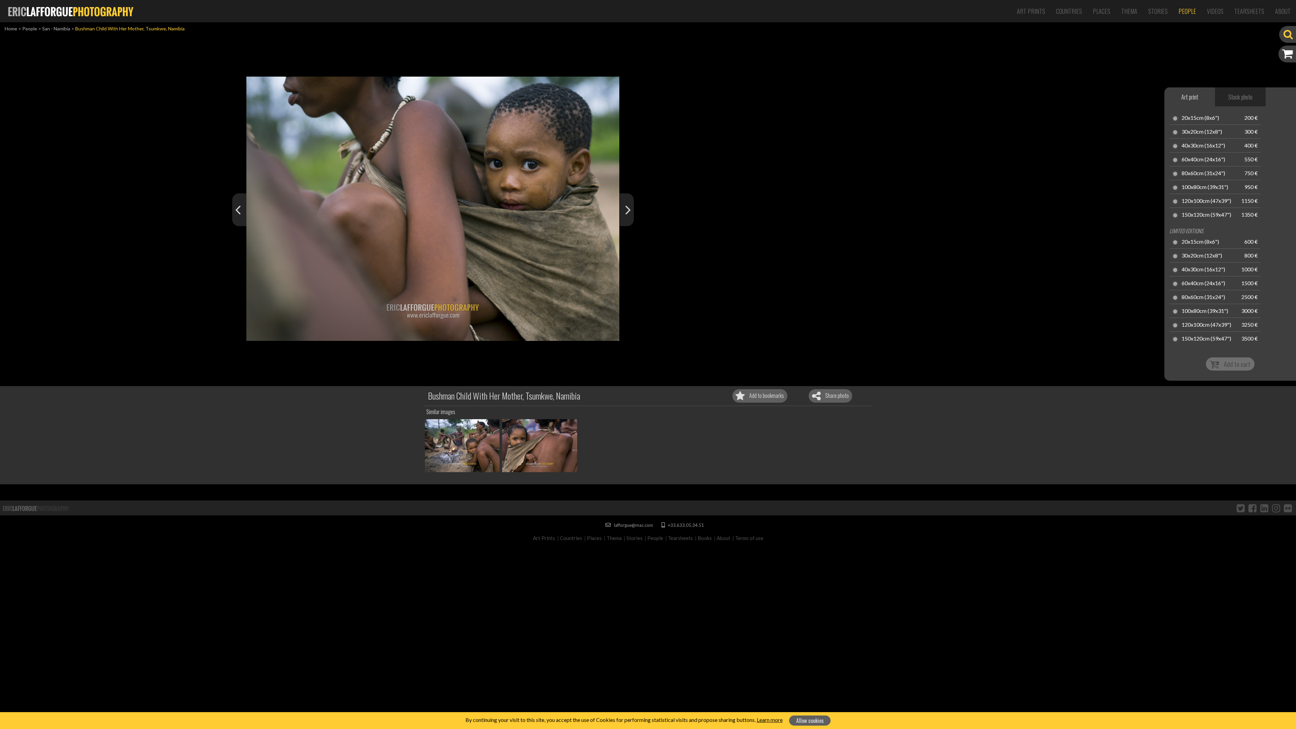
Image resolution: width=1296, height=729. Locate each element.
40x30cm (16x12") (1203, 145)
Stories (1158, 11)
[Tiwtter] (1241, 508)
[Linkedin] (1264, 508)
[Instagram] (1276, 508)
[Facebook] (1252, 508)
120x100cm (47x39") (1206, 201)
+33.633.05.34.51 (685, 525)
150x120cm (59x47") (1206, 215)
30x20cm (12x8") (1202, 132)
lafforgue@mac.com (633, 525)
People (1187, 11)
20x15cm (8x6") (1200, 118)
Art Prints (1031, 11)
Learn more (770, 720)
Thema (1129, 11)
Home (11, 28)
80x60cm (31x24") (1203, 173)
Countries (1069, 11)
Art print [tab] (1189, 96)
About (1283, 11)
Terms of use (749, 538)
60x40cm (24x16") (1203, 159)
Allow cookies (810, 721)
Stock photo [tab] (1240, 96)
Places (1101, 11)
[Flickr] (1288, 508)
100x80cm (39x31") (1205, 187)
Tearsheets (1249, 11)
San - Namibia (56, 28)
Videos (1215, 11)
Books (705, 538)
